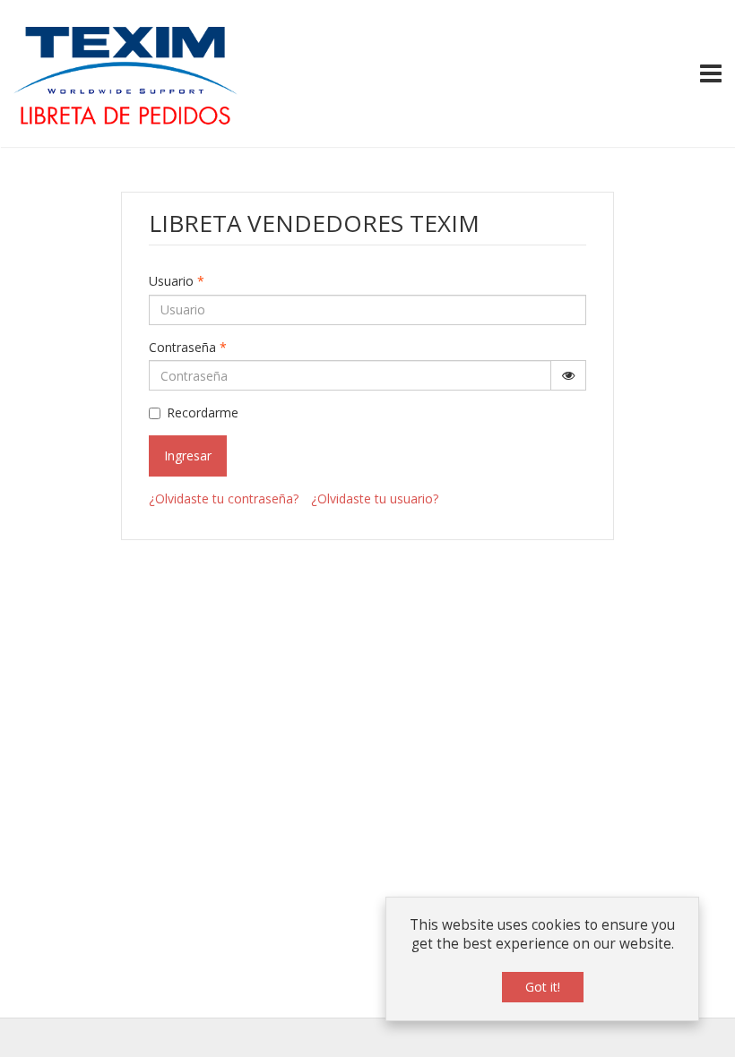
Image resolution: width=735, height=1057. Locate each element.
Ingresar (188, 455)
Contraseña (188, 347)
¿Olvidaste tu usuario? (374, 498)
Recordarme (202, 412)
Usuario (176, 280)
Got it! (542, 986)
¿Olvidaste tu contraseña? (223, 498)
